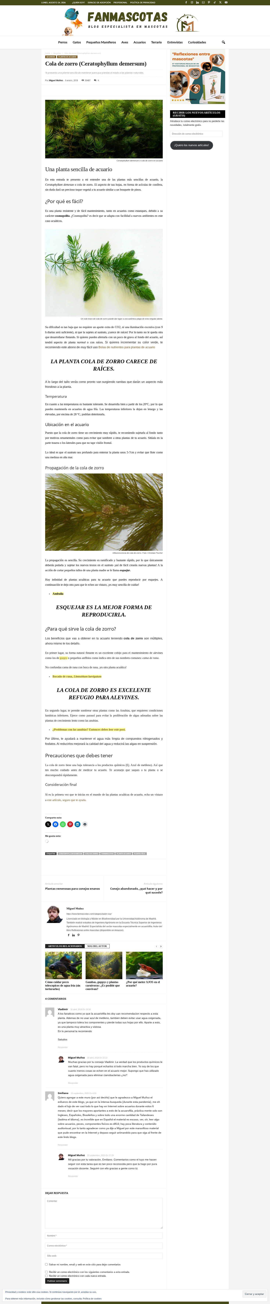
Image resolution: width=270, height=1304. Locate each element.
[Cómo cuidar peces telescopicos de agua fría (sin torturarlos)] (63, 965)
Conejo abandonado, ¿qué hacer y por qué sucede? (136, 890)
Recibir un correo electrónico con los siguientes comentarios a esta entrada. (89, 1272)
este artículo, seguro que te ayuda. (66, 800)
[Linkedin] (197, 2)
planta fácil (139, 853)
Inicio (47, 53)
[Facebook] (186, 2)
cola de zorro (91, 853)
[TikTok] (215, 2)
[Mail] (203, 2)
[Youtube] (226, 2)
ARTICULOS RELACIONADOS (65, 946)
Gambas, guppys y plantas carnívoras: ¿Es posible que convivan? (103, 985)
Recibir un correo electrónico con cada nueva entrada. (77, 1276)
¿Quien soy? (78, 3)
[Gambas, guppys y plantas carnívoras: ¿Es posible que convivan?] (104, 965)
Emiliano (63, 1093)
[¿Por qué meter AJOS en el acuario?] (144, 965)
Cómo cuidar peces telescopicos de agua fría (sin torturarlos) (62, 985)
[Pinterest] (209, 2)
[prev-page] (156, 946)
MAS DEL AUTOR (97, 946)
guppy (63, 658)
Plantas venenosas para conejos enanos (72, 888)
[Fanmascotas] (135, 20)
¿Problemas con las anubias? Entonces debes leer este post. (89, 729)
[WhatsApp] (74, 90)
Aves (124, 42)
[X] (220, 2)
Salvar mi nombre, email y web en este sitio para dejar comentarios (85, 1264)
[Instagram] (192, 2)
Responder (63, 1047)
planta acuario (124, 853)
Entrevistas (175, 42)
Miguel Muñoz (56, 80)
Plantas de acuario (67, 57)
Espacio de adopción (99, 3)
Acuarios (140, 42)
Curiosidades (197, 42)
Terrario (156, 42)
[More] (83, 90)
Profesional (120, 3)
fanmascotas (107, 853)
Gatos (77, 42)
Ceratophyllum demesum (70, 853)
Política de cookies (92, 1298)
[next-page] (161, 946)
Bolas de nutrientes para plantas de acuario (126, 347)
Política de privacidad (142, 3)
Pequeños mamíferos (101, 42)
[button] (223, 42)
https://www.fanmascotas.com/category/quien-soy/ (89, 914)
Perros (62, 42)
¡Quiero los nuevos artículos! (191, 145)
